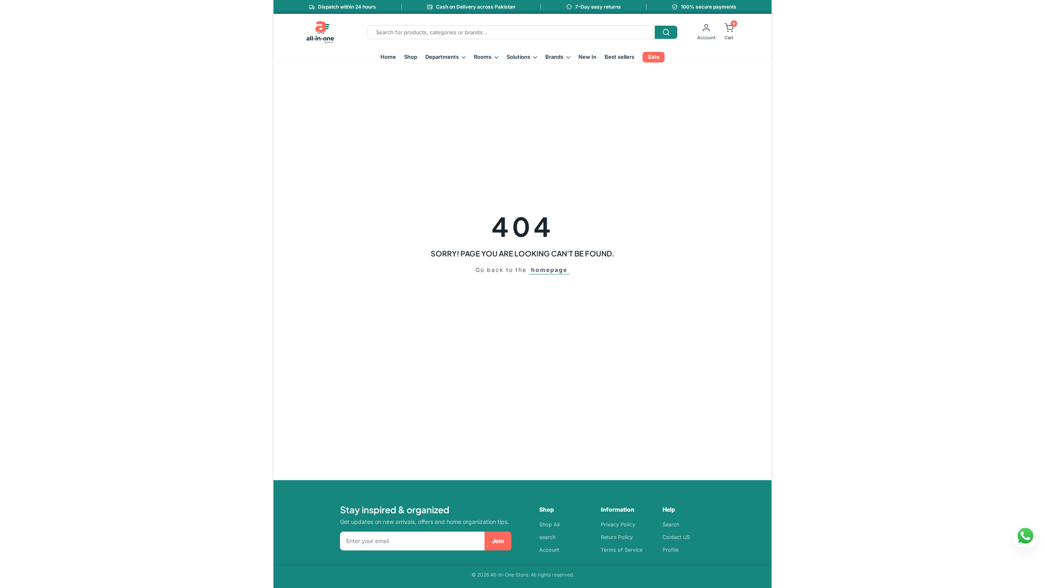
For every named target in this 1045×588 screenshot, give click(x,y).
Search (671, 524)
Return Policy (617, 537)
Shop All (549, 524)
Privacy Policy (618, 524)
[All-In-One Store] (320, 32)
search (547, 537)
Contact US (676, 537)
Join (498, 540)
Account (549, 550)
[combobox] (511, 32)
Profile (670, 550)
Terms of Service (622, 550)
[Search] (666, 32)
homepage (549, 269)
